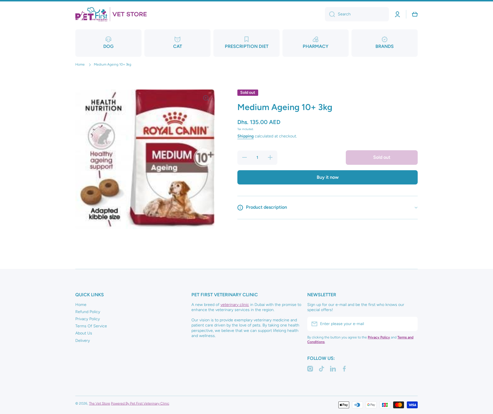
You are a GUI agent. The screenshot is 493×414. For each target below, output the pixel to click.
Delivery (82, 340)
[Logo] (111, 14)
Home (80, 64)
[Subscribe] (410, 324)
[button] (415, 14)
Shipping (245, 136)
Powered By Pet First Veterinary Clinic (140, 403)
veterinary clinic (235, 304)
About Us (83, 333)
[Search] (330, 14)
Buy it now (328, 177)
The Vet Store (99, 403)
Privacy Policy (87, 318)
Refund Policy (87, 311)
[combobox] (357, 14)
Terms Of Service (91, 326)
